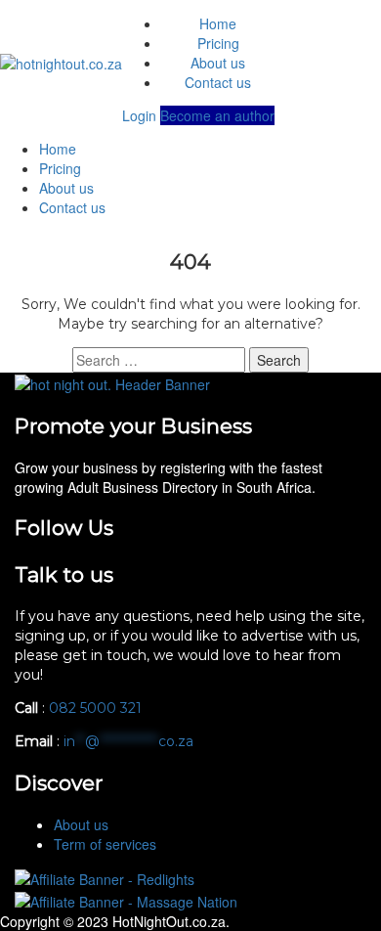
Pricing (218, 43)
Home (217, 23)
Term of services (105, 844)
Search (279, 360)
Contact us (218, 82)
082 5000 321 (97, 708)
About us (217, 62)
